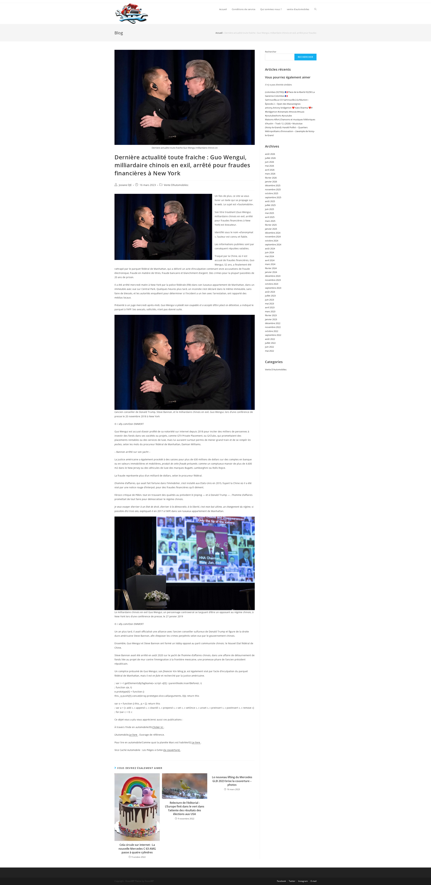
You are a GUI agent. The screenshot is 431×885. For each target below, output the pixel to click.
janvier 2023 (271, 319)
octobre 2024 (271, 240)
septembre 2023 (273, 287)
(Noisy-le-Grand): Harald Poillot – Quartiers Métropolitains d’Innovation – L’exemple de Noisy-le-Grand (290, 131)
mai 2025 (269, 213)
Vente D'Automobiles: (176, 185)
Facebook (281, 881)
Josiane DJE (125, 185)
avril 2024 (269, 260)
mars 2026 (270, 173)
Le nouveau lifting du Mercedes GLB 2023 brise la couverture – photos (232, 781)
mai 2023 (269, 303)
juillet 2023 (270, 295)
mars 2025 (270, 220)
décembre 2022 (272, 323)
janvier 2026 (271, 181)
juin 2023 (269, 299)
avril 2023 (269, 307)
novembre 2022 (273, 327)
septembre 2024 (273, 244)
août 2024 (270, 248)
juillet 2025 (270, 205)
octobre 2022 (271, 331)
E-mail (314, 881)
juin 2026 (269, 161)
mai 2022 (269, 350)
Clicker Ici (158, 727)
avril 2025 (269, 217)
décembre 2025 (272, 185)
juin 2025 (269, 209)
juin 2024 (269, 252)
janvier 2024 (271, 272)
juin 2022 (269, 346)
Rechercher (270, 51)
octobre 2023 (271, 283)
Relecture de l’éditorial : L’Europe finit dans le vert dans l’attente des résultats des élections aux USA (184, 808)
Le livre (133, 734)
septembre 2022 (273, 335)
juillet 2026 (270, 158)
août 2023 (270, 291)
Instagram (303, 881)
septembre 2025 (273, 197)
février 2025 (271, 224)
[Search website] (315, 9)
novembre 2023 (273, 279)
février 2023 (271, 315)
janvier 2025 (271, 228)
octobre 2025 (271, 193)
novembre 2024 (273, 236)
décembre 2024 (272, 232)
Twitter (292, 881)
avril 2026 (269, 169)
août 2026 (270, 153)
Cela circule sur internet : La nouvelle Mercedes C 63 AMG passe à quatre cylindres (137, 848)
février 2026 (271, 177)
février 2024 (271, 268)
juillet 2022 (270, 342)
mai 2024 (269, 256)
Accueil (219, 32)
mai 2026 (269, 165)
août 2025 (270, 201)
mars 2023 (270, 311)
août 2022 (270, 339)
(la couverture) (171, 750)
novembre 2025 (273, 189)
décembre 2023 (272, 275)
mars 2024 (270, 264)
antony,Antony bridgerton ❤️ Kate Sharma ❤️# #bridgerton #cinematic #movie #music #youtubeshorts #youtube (288, 111)
